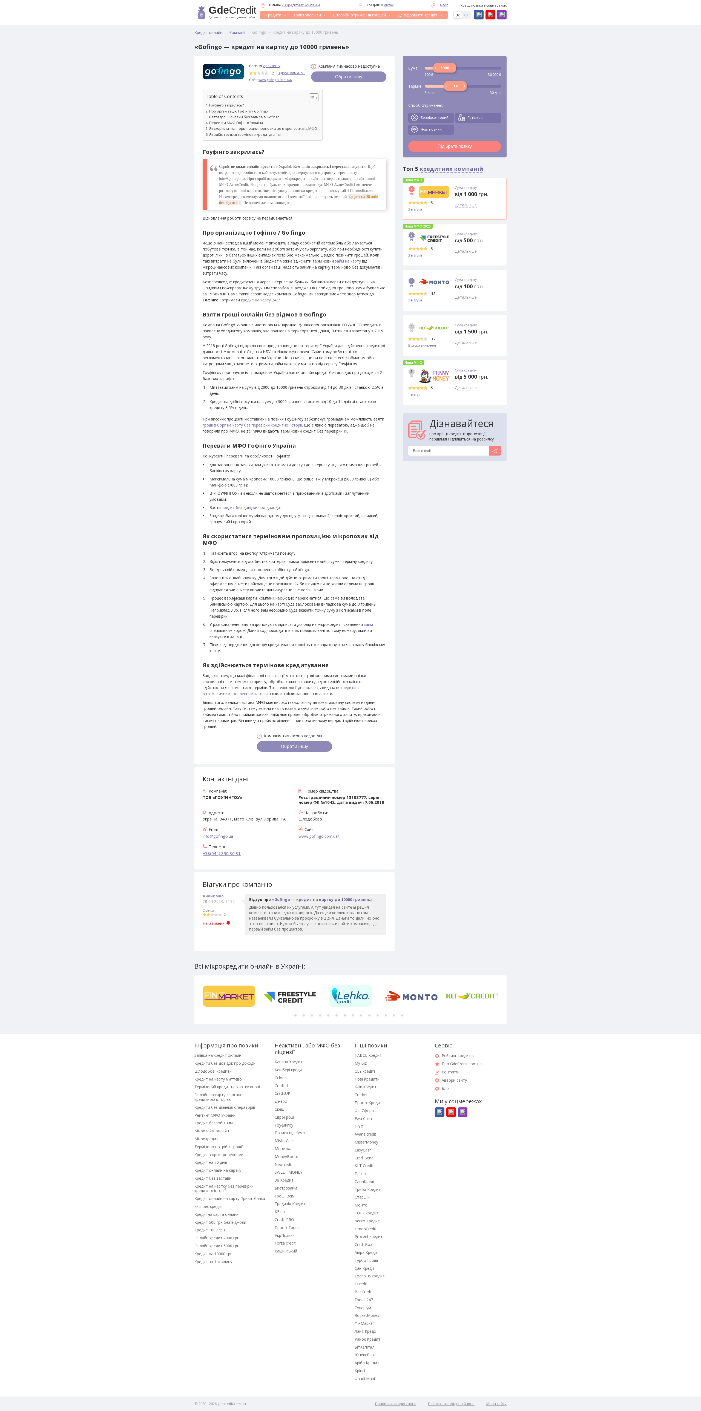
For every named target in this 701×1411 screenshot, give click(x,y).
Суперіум (363, 1307)
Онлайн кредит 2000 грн (216, 1237)
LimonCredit (365, 1228)
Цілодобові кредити (213, 1071)
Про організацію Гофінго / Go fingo (238, 111)
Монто (361, 1205)
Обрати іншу (348, 77)
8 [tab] (353, 1015)
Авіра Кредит (367, 1252)
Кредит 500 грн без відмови (220, 1222)
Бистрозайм (286, 1188)
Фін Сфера (364, 1110)
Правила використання (395, 1403)
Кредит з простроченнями (218, 1154)
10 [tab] (369, 1015)
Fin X (359, 1126)
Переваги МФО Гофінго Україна (236, 122)
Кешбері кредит (289, 1069)
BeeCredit (363, 1291)
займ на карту (348, 261)
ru (466, 15)
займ (368, 624)
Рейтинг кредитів (458, 1055)
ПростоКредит (368, 1102)
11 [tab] (378, 1015)
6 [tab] (336, 1015)
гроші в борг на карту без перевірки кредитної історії (252, 425)
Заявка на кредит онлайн (217, 1055)
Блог (444, 5)
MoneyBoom (286, 1156)
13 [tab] (394, 1015)
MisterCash (285, 1140)
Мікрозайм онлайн (211, 1130)
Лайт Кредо (365, 1331)
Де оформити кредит (417, 15)
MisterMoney (366, 1142)
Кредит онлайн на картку (217, 1170)
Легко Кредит (367, 1220)
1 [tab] (295, 1015)
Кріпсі (360, 1370)
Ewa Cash (363, 1118)
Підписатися (495, 451)
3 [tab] (312, 1015)
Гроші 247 (364, 1299)
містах (388, 5)
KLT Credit (364, 1165)
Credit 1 (281, 1085)
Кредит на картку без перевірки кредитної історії (224, 1188)
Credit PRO (284, 1219)
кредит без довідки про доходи (251, 507)
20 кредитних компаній (301, 5)
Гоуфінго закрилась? (226, 105)
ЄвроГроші (285, 1117)
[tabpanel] (229, 996)
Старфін (362, 1197)
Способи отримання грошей (359, 15)
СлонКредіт (365, 1181)
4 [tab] (320, 1015)
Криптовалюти (307, 15)
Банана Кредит (289, 1061)
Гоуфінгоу (284, 1125)
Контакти (450, 1072)
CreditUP (282, 1093)
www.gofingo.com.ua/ (275, 79)
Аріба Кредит (367, 1362)
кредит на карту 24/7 (260, 300)
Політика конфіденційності (451, 1403)
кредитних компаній (451, 168)
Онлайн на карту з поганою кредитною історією (220, 1097)
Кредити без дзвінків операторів (224, 1107)
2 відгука (415, 209)
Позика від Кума (290, 1132)
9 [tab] (361, 1015)
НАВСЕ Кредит (368, 1055)
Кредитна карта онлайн (216, 1214)
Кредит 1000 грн (209, 1230)
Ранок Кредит (367, 1339)
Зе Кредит (284, 1180)
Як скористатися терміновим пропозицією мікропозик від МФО (263, 128)
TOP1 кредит (367, 1213)
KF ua (280, 1211)
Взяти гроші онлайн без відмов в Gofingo (244, 117)
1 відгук (414, 394)
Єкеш (279, 1109)
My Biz (361, 1063)
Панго (360, 1173)
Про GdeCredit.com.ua (462, 1063)
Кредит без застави (212, 1178)
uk (458, 15)
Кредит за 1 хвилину (213, 1261)
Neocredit (283, 1164)
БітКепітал (364, 1347)
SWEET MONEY (288, 1172)
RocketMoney (367, 1315)
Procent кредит (369, 1236)
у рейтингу (271, 66)
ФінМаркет (365, 1323)
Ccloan (281, 1077)
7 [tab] (345, 1015)
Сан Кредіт (365, 1268)
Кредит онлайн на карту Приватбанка (229, 1198)
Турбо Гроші (366, 1260)
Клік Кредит (366, 1086)
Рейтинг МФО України (214, 1115)
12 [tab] (386, 1015)
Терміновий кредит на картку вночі (227, 1086)
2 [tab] (304, 1015)
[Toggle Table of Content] (311, 97)
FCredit (361, 1283)
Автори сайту (454, 1080)
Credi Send (364, 1158)
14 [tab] (402, 1015)
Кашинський (286, 1251)
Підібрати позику (455, 146)
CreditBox (363, 1244)
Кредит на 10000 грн (213, 1253)
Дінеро (281, 1101)
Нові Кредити (367, 1079)
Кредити (273, 15)
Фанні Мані (365, 1378)
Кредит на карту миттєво (218, 1079)
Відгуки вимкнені (291, 73)
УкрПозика (285, 1235)
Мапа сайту (496, 1403)
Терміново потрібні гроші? (218, 1146)
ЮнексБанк (365, 1354)
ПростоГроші (287, 1227)
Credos (361, 1094)
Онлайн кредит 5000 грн (216, 1245)
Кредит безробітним (213, 1122)
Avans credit (365, 1134)
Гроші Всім (285, 1196)
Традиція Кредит (290, 1203)
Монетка (283, 1148)
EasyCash (363, 1150)
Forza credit (285, 1243)
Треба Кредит (368, 1189)
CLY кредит (365, 1071)
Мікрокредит (206, 1138)
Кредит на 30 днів (210, 1162)
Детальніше (466, 205)
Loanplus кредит (370, 1275)
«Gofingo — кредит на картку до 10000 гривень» (322, 899)
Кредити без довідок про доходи (224, 1063)
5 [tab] (328, 1015)
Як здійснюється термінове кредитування (245, 134)
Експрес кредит (208, 1206)
